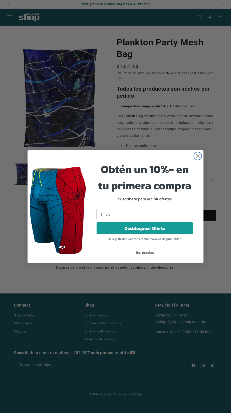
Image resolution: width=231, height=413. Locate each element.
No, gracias (145, 252)
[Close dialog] (198, 156)
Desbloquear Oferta (145, 228)
